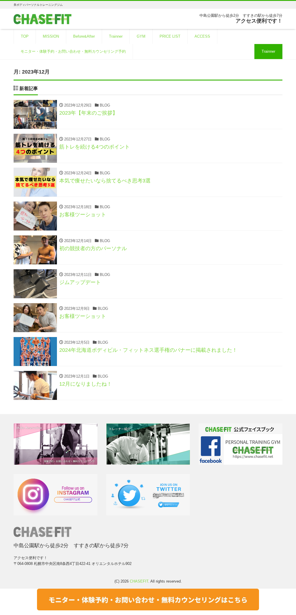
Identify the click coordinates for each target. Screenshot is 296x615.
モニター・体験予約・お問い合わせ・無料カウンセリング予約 (73, 51)
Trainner (116, 36)
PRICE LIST (170, 36)
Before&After (84, 36)
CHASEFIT (139, 581)
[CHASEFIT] (42, 18)
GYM (141, 36)
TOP (25, 36)
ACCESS (202, 36)
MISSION (51, 36)
